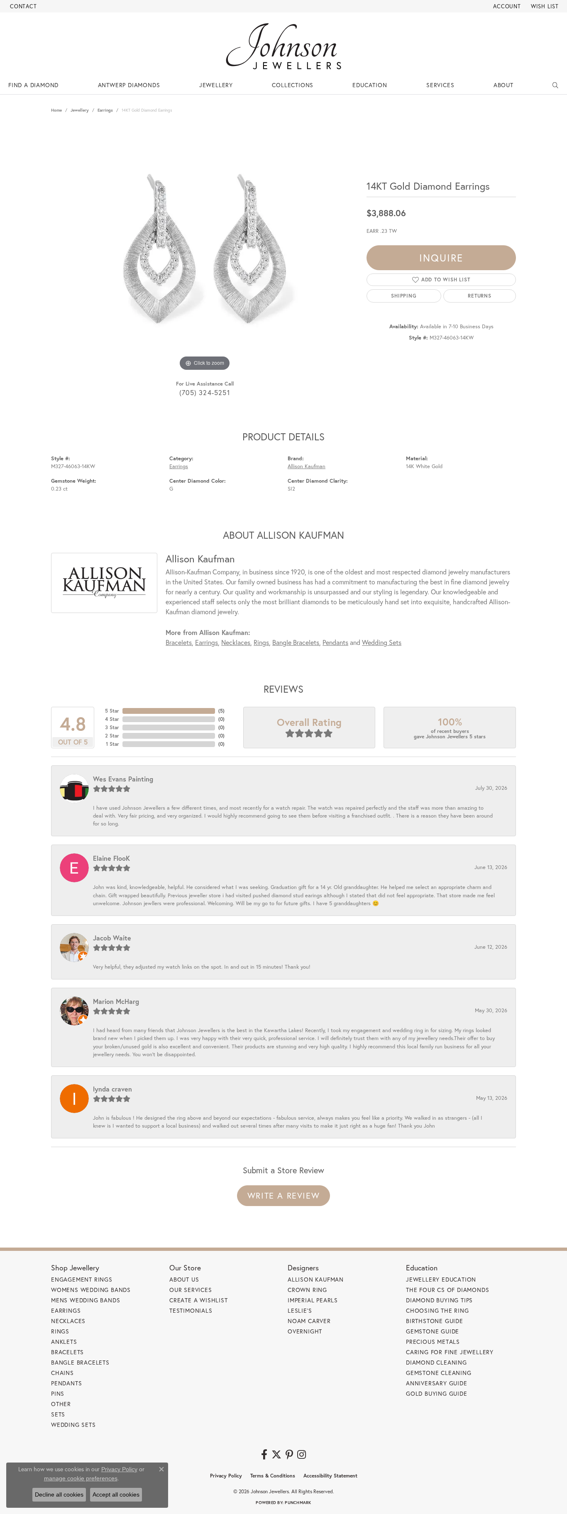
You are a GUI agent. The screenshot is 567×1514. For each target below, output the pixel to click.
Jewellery (216, 85)
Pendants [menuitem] (66, 1383)
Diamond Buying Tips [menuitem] (439, 1300)
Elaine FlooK (111, 858)
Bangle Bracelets (295, 642)
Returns (479, 296)
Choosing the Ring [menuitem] (437, 1310)
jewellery (80, 110)
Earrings (105, 110)
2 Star (112, 736)
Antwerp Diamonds (129, 85)
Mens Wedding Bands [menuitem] (85, 1300)
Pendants (335, 642)
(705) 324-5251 (204, 392)
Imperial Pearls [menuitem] (313, 1300)
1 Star (112, 744)
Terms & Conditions (272, 1475)
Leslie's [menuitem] (300, 1310)
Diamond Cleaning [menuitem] (436, 1362)
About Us (184, 1279)
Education (369, 85)
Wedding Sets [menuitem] (73, 1425)
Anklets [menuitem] (64, 1342)
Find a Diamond (33, 85)
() (221, 711)
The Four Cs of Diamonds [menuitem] (447, 1290)
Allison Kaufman (306, 466)
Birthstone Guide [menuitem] (434, 1321)
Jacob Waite (112, 937)
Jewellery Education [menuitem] (441, 1279)
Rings (261, 642)
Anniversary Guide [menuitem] (436, 1383)
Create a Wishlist (198, 1300)
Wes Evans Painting (123, 778)
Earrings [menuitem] (66, 1310)
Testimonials (191, 1310)
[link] (22, 6)
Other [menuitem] (61, 1404)
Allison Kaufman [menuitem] (316, 1279)
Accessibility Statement (330, 1475)
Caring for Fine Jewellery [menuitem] (450, 1352)
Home (56, 110)
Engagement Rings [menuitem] (81, 1279)
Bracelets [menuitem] (67, 1352)
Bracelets (179, 642)
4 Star (112, 719)
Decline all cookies (59, 1494)
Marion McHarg (116, 1001)
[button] (506, 6)
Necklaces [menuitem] (68, 1321)
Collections (292, 85)
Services (440, 85)
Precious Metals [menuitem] (433, 1342)
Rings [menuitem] (60, 1331)
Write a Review (283, 1195)
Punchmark (298, 1502)
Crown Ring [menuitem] (307, 1290)
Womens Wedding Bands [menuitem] (91, 1290)
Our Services (190, 1290)
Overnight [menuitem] (305, 1331)
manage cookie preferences (80, 1478)
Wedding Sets (381, 642)
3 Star (112, 727)
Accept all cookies (116, 1494)
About (503, 85)
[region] (204, 248)
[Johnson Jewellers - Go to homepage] (283, 46)
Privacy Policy (226, 1475)
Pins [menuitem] (57, 1393)
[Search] (555, 85)
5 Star (112, 711)
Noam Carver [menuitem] (309, 1321)
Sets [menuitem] (58, 1414)
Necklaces (235, 642)
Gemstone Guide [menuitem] (432, 1331)
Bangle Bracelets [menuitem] (80, 1362)
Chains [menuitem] (62, 1373)
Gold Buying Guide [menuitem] (436, 1393)
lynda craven (112, 1088)
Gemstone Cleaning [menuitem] (439, 1373)
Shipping (403, 296)
